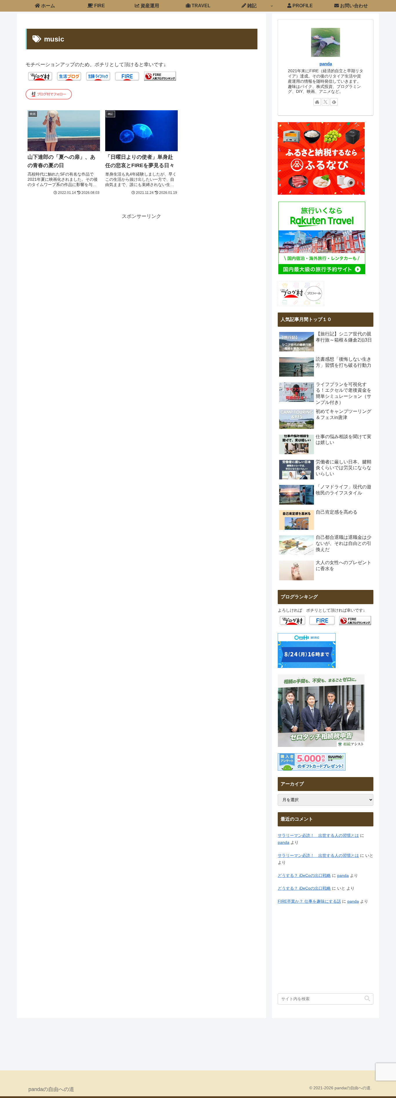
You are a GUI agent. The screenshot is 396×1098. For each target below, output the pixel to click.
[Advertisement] (141, 261)
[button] (367, 998)
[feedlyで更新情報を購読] (334, 102)
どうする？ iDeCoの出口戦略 (304, 875)
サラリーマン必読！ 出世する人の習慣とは (318, 835)
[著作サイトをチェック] (317, 102)
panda (325, 63)
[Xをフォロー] (325, 102)
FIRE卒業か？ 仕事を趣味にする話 (309, 901)
